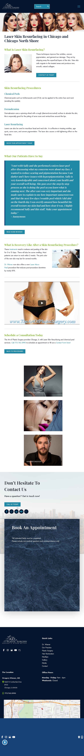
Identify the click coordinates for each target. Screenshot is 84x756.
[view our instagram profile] (11, 511)
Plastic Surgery (47, 650)
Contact (45, 666)
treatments (13, 249)
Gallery (44, 660)
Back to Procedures (15, 351)
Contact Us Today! (46, 75)
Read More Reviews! (15, 232)
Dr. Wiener (8, 264)
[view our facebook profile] (6, 511)
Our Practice (46, 647)
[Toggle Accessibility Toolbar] (4, 742)
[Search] (48, 6)
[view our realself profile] (26, 511)
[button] (46, 75)
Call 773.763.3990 (18, 342)
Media (44, 663)
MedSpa (45, 656)
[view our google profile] (16, 511)
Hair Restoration (48, 653)
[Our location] (81, 737)
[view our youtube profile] (21, 511)
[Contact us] (79, 737)
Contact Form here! (63, 342)
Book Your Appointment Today (19, 143)
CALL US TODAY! (12, 504)
